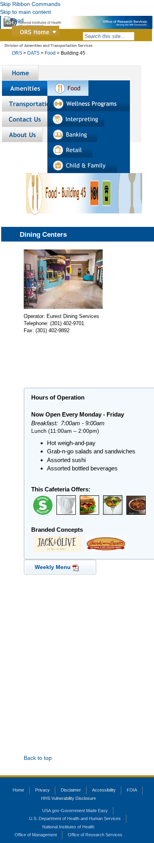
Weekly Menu (53, 567)
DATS (33, 53)
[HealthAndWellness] (88, 103)
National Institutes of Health (68, 826)
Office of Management (36, 834)
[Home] (20, 72)
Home (18, 790)
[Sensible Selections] (42, 504)
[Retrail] (69, 150)
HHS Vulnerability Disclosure (68, 798)
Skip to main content (25, 12)
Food (50, 53)
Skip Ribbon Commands (30, 4)
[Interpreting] (75, 119)
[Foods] (67, 88)
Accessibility (104, 790)
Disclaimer (71, 790)
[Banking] (72, 134)
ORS (17, 53)
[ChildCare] (82, 165)
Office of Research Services (95, 834)
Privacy (42, 790)
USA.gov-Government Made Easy (75, 810)
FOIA (132, 790)
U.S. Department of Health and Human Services (75, 818)
